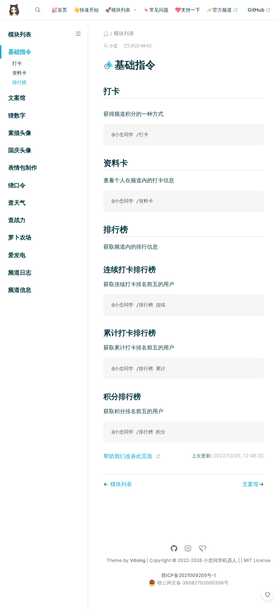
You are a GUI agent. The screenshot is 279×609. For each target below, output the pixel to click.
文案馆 (17, 97)
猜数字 (17, 115)
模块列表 (19, 34)
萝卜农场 (19, 237)
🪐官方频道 (222, 9)
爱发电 (17, 255)
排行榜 (19, 82)
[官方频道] (188, 548)
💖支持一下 (187, 10)
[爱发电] (202, 548)
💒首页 (59, 10)
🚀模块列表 (117, 10)
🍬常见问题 (155, 10)
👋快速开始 (86, 10)
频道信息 (19, 289)
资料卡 (19, 73)
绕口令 (17, 185)
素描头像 (19, 132)
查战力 (17, 220)
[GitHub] (174, 548)
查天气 (17, 202)
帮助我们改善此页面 (127, 456)
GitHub (259, 9)
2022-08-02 (141, 46)
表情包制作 (22, 167)
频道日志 (19, 272)
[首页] (106, 33)
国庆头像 (19, 150)
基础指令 (19, 51)
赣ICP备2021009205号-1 (188, 575)
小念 (113, 46)
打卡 (17, 63)
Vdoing (137, 560)
